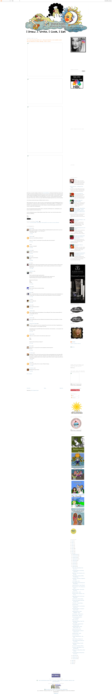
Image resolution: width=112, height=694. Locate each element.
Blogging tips (56, 693)
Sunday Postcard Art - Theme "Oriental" (78, 585)
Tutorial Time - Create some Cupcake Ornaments (78, 201)
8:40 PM (31, 359)
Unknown (31, 236)
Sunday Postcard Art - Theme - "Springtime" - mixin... (77, 612)
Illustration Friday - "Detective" (77, 615)
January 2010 (75, 658)
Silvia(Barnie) (31, 368)
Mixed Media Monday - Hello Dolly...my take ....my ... (77, 627)
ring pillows (52, 222)
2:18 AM (31, 296)
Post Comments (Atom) (34, 390)
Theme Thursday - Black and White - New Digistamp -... (78, 576)
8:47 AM (31, 315)
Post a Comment (29, 373)
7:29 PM (31, 233)
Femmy (30, 305)
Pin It (31, 219)
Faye (30, 263)
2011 (73, 551)
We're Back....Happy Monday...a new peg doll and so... (78, 648)
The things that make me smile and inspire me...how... (77, 631)
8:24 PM (31, 253)
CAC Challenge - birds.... (76, 581)
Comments (74, 397)
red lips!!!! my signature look (78, 193)
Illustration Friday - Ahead (76, 592)
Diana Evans (39, 222)
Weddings (57, 222)
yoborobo (30, 317)
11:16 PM (31, 365)
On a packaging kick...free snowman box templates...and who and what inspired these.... (79, 254)
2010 (73, 553)
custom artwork (33, 222)
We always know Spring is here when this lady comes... (78, 601)
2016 (73, 544)
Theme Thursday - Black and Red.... (78, 598)
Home (45, 388)
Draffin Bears (31, 271)
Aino (30, 299)
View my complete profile (76, 343)
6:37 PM (31, 350)
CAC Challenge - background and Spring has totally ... (77, 624)
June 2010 (74, 563)
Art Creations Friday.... (76, 634)
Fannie (30, 362)
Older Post (61, 388)
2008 (73, 662)
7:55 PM (31, 241)
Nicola (30, 292)
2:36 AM (31, 302)
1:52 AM (31, 289)
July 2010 (74, 561)
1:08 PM (31, 371)
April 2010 (74, 566)
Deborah (30, 228)
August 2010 (75, 560)
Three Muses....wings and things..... (77, 603)
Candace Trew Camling (33, 323)
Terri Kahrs (31, 310)
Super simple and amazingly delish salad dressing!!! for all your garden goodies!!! (79, 236)
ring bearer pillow (45, 222)
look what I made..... (75, 604)
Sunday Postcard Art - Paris (76, 629)
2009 (73, 660)
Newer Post (28, 388)
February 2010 (75, 657)
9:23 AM (31, 331)
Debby (30, 256)
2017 (73, 542)
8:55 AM (31, 320)
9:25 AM (31, 343)
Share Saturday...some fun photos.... (78, 613)
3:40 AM (31, 308)
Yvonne (30, 250)
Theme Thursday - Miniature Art (77, 638)
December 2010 (75, 554)
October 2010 (75, 557)
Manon (30, 345)
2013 (73, 548)
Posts (73, 395)
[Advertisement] (32, 381)
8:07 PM (31, 247)
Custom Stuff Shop (46, 192)
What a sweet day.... (75, 619)
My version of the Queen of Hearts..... (78, 645)
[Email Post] (39, 221)
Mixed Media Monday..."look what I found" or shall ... (78, 609)
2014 (73, 547)
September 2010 (75, 558)
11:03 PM (31, 283)
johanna (30, 286)
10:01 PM (31, 268)
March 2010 (75, 655)
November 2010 (75, 555)
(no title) (75, 179)
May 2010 (74, 564)
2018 (73, 540)
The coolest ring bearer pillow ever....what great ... (77, 617)
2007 (73, 663)
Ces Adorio (31, 352)
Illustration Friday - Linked (76, 633)
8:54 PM (31, 260)
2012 (73, 550)
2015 (73, 545)
